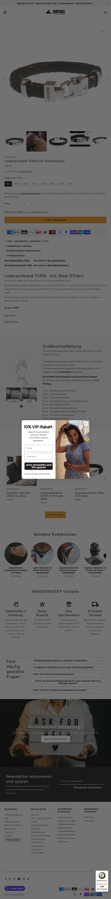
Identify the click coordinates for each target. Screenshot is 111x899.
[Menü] (106, 872)
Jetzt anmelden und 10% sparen (39, 466)
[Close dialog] (86, 423)
